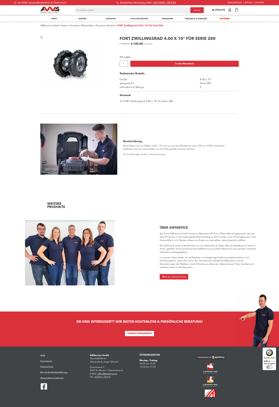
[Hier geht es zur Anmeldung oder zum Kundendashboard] (229, 9)
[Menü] (274, 349)
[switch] (269, 367)
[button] (41, 37)
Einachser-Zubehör (105, 25)
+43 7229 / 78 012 (164, 2)
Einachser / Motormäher (82, 25)
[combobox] (132, 10)
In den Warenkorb (184, 63)
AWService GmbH (49, 25)
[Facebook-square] (44, 386)
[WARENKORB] (236, 10)
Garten (64, 25)
